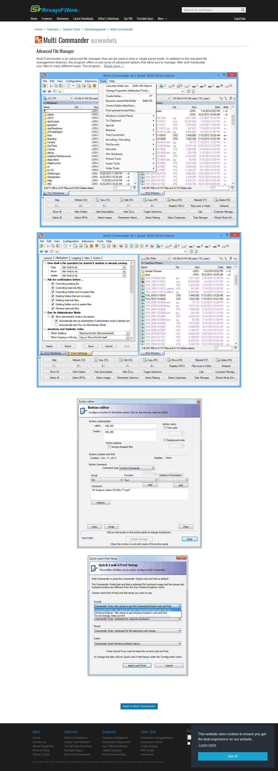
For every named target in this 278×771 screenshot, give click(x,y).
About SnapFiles (43, 746)
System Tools (71, 29)
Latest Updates (112, 750)
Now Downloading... (115, 754)
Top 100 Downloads (114, 746)
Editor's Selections (76, 737)
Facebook (147, 754)
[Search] (241, 10)
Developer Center (151, 742)
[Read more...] (114, 66)
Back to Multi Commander (139, 706)
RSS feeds (147, 750)
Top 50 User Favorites (77, 746)
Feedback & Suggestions (157, 737)
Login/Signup (149, 746)
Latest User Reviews (77, 742)
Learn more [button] (207, 745)
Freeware (52, 29)
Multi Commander (122, 29)
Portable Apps (73, 750)
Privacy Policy (41, 750)
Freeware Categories (115, 737)
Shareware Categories (116, 742)
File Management (95, 29)
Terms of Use (41, 754)
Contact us (39, 742)
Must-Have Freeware (77, 754)
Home (38, 29)
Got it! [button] (233, 756)
